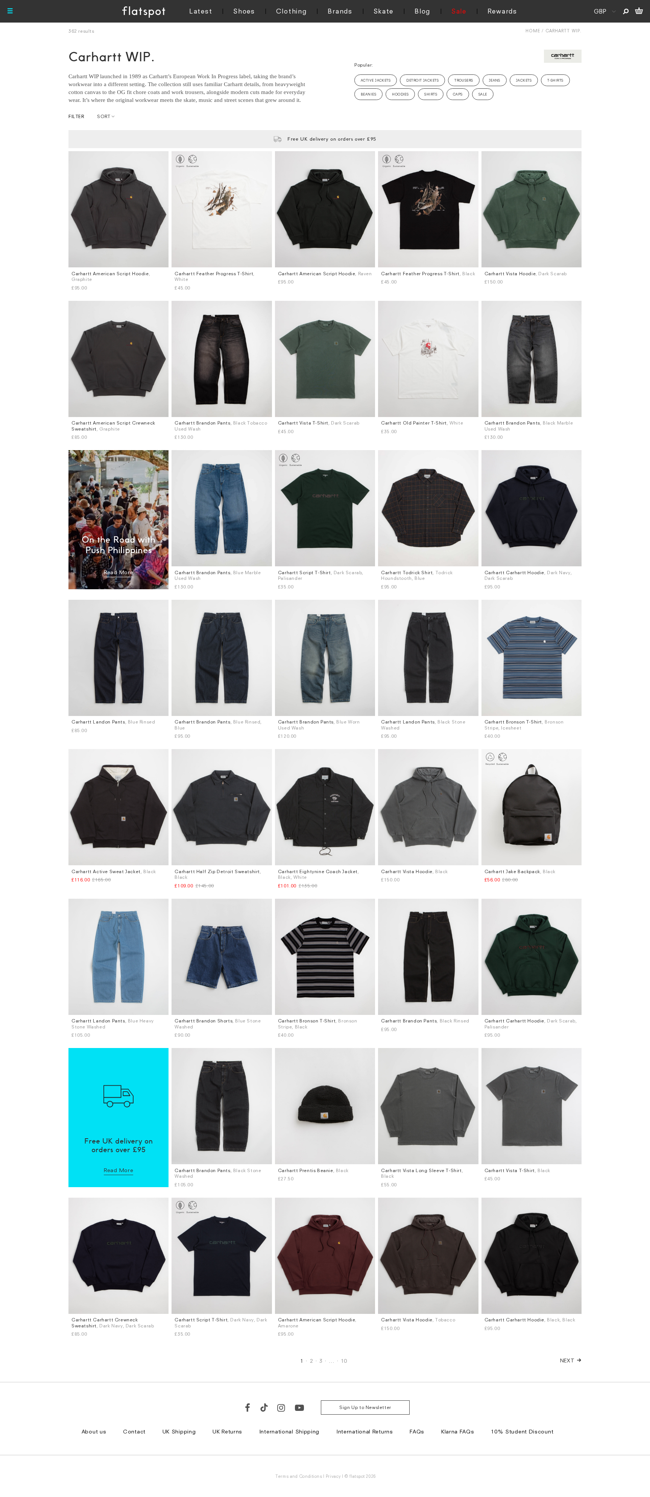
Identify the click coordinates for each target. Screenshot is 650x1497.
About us (94, 1431)
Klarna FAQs (457, 1431)
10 (344, 1360)
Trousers (463, 80)
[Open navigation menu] (10, 11)
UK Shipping (179, 1431)
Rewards (502, 11)
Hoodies (400, 94)
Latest (200, 11)
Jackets (524, 80)
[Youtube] (300, 1407)
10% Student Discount (522, 1431)
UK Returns (227, 1431)
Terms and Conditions (298, 1476)
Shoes (244, 11)
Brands (340, 11)
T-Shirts (555, 80)
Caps (458, 94)
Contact (134, 1431)
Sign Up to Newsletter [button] (365, 1407)
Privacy (333, 1476)
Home (532, 30)
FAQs (417, 1431)
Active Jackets (375, 80)
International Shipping (289, 1431)
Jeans (494, 80)
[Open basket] (639, 11)
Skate (384, 11)
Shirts (430, 94)
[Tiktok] (264, 1407)
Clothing (291, 11)
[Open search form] (626, 11)
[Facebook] (248, 1407)
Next (567, 1360)
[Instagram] (281, 1407)
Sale (458, 11)
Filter (76, 116)
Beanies (368, 94)
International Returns (364, 1431)
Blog (422, 11)
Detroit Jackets (422, 80)
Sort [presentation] (103, 116)
